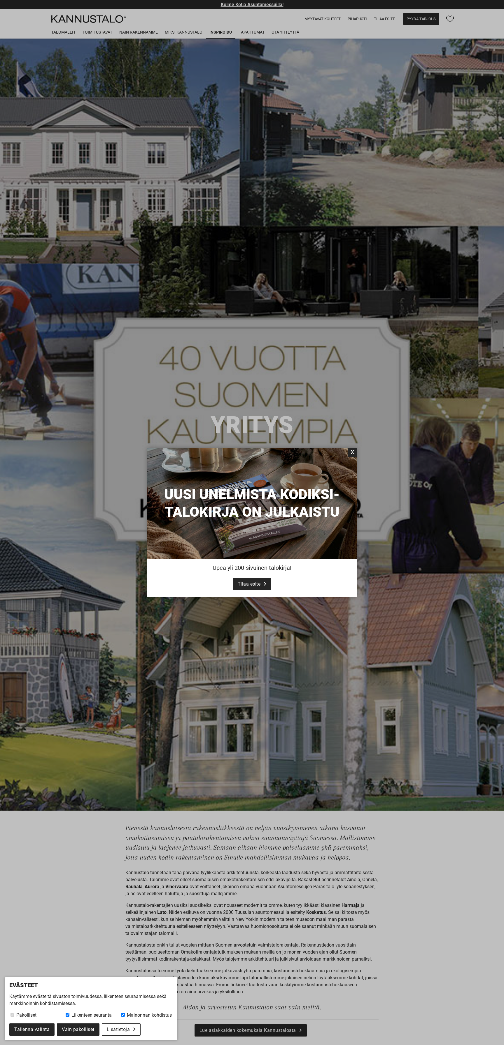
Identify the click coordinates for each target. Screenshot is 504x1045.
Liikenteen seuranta (91, 1015)
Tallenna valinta (32, 1029)
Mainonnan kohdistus (149, 1015)
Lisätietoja (118, 1029)
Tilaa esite (249, 584)
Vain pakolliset (78, 1029)
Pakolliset (25, 1015)
